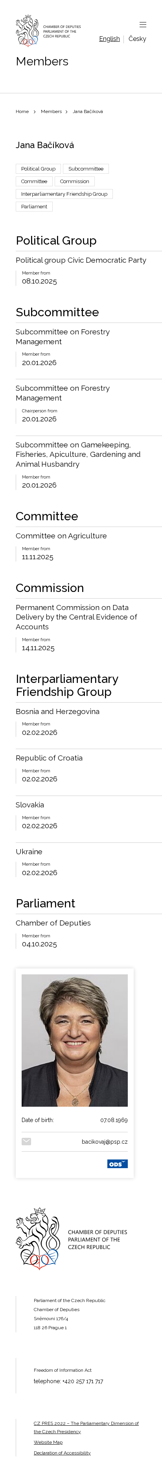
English (109, 39)
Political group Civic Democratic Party (81, 260)
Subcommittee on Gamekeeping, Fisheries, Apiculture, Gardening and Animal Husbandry (78, 454)
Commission (74, 181)
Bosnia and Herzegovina (57, 711)
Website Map (48, 1442)
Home (22, 111)
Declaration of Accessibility (62, 1453)
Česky (137, 39)
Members (51, 111)
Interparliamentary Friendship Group (64, 194)
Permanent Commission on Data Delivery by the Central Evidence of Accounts (76, 617)
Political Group (38, 169)
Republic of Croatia (49, 757)
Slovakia (30, 804)
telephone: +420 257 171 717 (68, 1381)
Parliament (34, 207)
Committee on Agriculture (61, 535)
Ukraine (29, 851)
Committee (34, 181)
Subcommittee (85, 169)
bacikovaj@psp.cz (105, 1142)
